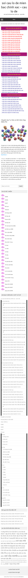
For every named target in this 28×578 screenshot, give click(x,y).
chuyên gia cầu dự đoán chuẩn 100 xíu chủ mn (12, 411)
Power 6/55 (7, 219)
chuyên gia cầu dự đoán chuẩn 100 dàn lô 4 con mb (13, 337)
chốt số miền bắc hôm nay (9, 160)
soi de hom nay (14, 558)
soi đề (23, 562)
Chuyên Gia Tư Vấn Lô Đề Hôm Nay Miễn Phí (15, 162)
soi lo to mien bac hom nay (17, 560)
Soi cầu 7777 (12, 171)
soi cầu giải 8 (21, 550)
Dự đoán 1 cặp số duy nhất (18, 534)
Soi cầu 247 (6, 171)
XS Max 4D (7, 216)
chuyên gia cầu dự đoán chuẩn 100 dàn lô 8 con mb (13, 344)
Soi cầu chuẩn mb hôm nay (7, 340)
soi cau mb (21, 540)
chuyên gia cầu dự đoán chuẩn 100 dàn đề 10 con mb (14, 327)
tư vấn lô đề (4, 179)
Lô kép (6, 251)
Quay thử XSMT (9, 287)
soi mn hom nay (13, 562)
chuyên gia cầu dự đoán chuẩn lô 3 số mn (11, 413)
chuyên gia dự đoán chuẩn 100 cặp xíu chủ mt (12, 367)
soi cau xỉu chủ (17, 548)
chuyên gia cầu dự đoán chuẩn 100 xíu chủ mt (12, 384)
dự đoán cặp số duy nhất (18, 536)
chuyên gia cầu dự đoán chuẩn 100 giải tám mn (12, 399)
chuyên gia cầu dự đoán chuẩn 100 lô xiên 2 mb (12, 347)
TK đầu (6, 255)
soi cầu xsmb (11, 555)
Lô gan (6, 245)
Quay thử (7, 280)
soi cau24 (13, 541)
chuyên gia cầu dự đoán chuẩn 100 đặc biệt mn (12, 397)
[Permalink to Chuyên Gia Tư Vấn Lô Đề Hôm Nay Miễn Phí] (14, 142)
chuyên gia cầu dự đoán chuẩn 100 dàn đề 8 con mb (14, 325)
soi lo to (5, 560)
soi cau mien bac (7, 543)
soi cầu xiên (17, 553)
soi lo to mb (9, 560)
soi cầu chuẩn (11, 550)
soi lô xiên (3, 562)
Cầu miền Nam (8, 238)
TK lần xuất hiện (9, 264)
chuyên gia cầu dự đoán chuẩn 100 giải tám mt (12, 372)
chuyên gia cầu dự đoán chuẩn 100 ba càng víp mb (13, 307)
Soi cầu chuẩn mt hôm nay (7, 362)
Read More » (4, 154)
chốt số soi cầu (9, 531)
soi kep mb (20, 558)
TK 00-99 (7, 267)
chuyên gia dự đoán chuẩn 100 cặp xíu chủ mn (12, 394)
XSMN (6, 199)
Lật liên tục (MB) (9, 229)
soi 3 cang (10, 538)
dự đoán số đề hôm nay (19, 166)
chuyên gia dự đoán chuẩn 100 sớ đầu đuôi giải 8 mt (14, 375)
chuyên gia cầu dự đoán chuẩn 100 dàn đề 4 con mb (14, 320)
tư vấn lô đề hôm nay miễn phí (14, 179)
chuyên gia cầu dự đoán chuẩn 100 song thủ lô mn (13, 408)
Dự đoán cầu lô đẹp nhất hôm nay (8, 164)
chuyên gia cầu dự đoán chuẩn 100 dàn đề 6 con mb (14, 322)
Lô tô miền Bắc (8, 271)
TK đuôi (7, 258)
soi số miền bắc (19, 562)
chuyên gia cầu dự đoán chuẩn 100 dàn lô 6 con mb (13, 342)
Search (20, 186)
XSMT (6, 203)
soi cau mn (17, 546)
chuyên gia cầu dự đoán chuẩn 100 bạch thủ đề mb (13, 310)
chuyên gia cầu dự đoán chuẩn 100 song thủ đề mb (13, 354)
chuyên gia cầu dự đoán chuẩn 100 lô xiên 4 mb (12, 352)
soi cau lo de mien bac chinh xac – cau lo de (14, 7)
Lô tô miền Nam (9, 274)
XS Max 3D (7, 222)
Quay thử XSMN (9, 290)
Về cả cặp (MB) (8, 232)
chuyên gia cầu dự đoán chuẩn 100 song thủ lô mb (13, 359)
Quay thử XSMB (9, 284)
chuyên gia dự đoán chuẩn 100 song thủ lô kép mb (13, 357)
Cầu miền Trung (9, 242)
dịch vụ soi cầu (18, 531)
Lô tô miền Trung (9, 277)
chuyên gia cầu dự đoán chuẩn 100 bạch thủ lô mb (13, 315)
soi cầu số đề (10, 553)
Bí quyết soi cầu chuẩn (11, 158)
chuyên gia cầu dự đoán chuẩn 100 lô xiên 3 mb (12, 349)
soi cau (15, 538)
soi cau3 (3, 541)
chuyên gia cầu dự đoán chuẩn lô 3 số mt (11, 386)
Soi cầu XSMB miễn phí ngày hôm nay (17, 177)
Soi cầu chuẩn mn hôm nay (7, 389)
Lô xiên (7, 248)
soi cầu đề (7, 558)
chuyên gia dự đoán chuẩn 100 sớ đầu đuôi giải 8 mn (14, 402)
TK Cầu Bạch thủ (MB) (10, 225)
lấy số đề (3, 538)
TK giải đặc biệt (8, 261)
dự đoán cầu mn (6, 536)
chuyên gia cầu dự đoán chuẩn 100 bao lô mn (12, 391)
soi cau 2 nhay (22, 538)
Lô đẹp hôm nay (9, 169)
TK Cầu (3, 447)
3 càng (3, 531)
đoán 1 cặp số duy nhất (12, 564)
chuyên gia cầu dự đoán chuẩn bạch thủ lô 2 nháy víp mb (13, 516)
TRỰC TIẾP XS (4, 422)
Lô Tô (3, 487)
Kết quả (7, 206)
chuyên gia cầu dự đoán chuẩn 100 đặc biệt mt (12, 370)
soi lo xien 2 (24, 560)
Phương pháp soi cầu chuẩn (7, 419)
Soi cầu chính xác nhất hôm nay (14, 173)
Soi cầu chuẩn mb (5, 301)
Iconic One (6, 576)
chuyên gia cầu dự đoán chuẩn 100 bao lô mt (12, 364)
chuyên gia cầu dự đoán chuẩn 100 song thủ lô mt (13, 381)
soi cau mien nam (19, 543)
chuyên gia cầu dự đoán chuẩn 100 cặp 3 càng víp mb (14, 317)
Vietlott (7, 209)
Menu (14, 19)
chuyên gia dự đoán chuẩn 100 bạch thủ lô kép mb (13, 312)
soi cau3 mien (8, 541)
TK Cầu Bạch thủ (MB (7, 449)
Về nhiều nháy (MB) (9, 235)
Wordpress (21, 576)
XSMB (6, 196)
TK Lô (3, 465)
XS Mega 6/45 (8, 212)
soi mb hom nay (7, 562)
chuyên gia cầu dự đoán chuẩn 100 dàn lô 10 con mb (14, 334)
